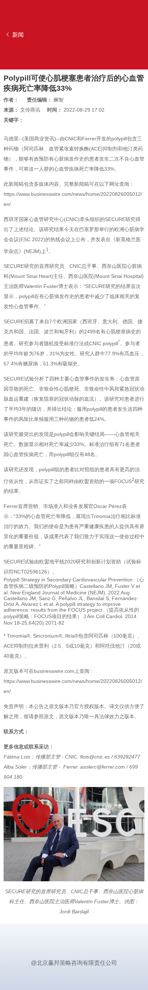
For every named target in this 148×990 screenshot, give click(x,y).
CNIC (71, 138)
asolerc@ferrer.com (102, 767)
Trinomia (101, 516)
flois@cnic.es (95, 757)
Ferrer (89, 138)
